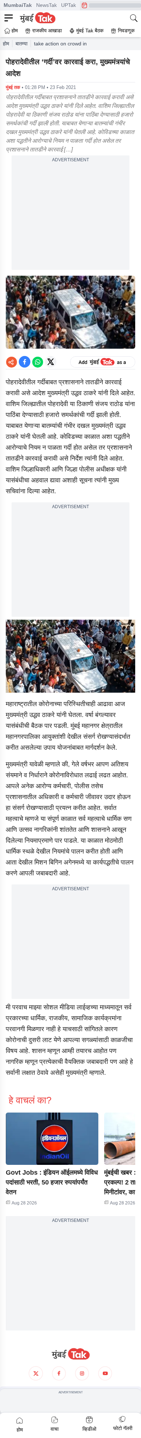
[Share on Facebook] (24, 362)
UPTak (68, 5)
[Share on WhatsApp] (37, 362)
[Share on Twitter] (50, 362)
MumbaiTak (18, 5)
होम (6, 43)
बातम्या (21, 43)
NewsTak (46, 5)
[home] (70, 1354)
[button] (52, 1139)
